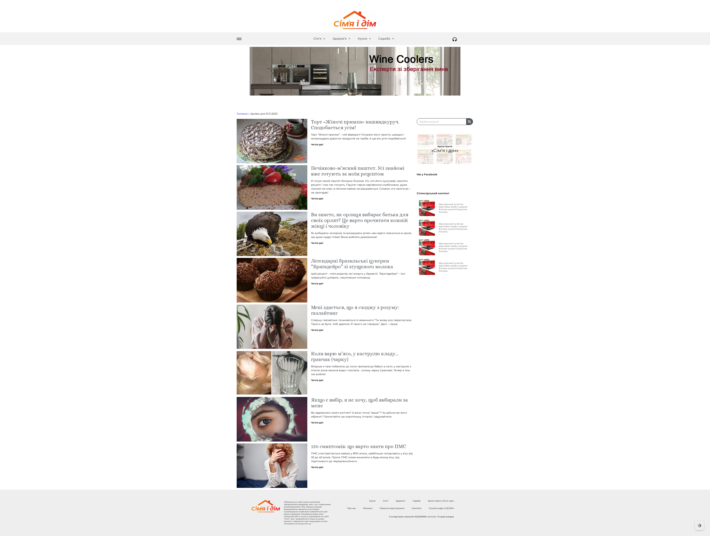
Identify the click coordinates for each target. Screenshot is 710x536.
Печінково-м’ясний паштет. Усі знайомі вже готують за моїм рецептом (357, 171)
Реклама (367, 508)
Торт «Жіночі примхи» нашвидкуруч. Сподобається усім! (355, 124)
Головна (242, 113)
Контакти (416, 508)
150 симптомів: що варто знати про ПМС (358, 446)
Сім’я (317, 38)
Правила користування (392, 508)
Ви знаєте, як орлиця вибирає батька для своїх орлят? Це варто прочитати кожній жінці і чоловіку (359, 220)
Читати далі (317, 144)
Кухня (362, 38)
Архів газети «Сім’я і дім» (441, 501)
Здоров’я (340, 38)
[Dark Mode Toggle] (699, 525)
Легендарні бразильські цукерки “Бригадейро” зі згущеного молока (352, 263)
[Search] (469, 121)
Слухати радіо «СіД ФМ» (441, 508)
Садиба (384, 38)
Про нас (351, 508)
